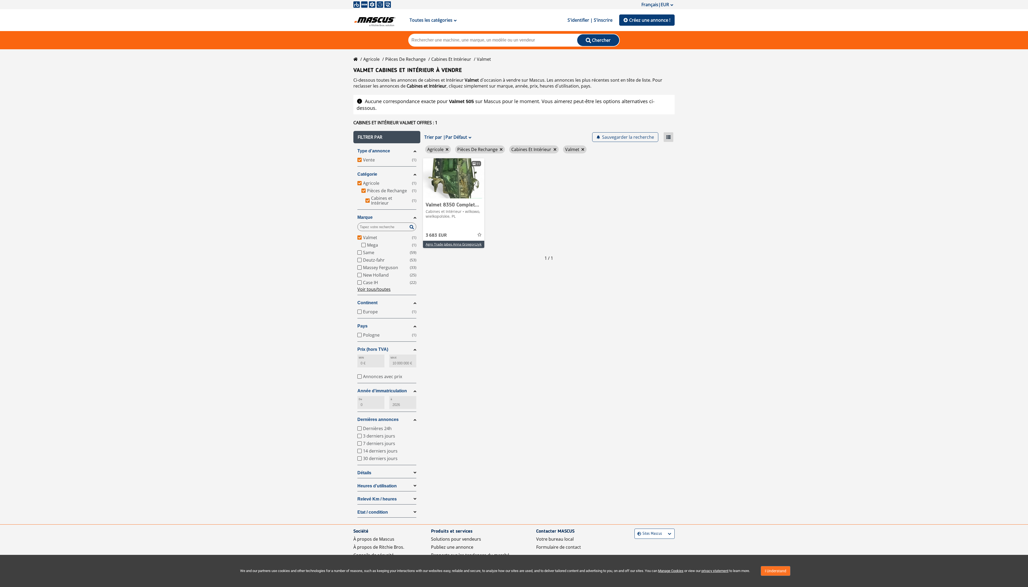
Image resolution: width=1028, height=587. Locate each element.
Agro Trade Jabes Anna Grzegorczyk (454, 244)
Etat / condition (372, 512)
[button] (386, 137)
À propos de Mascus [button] (373, 539)
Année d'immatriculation (382, 391)
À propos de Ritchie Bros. (378, 547)
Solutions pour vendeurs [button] (456, 539)
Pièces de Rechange (405, 59)
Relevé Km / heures (377, 499)
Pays (362, 326)
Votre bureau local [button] (555, 539)
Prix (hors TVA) (372, 349)
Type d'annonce (373, 151)
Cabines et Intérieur (451, 59)
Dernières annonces (378, 419)
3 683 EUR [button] (436, 235)
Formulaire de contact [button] (558, 547)
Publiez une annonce (452, 547)
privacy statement (714, 571)
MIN (361, 357)
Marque (365, 217)
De (360, 399)
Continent (367, 302)
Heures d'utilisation (377, 486)
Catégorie (367, 174)
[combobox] (638, 534)
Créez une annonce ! (649, 20)
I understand (775, 571)
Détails (364, 473)
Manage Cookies (670, 571)
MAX (393, 357)
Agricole (371, 59)
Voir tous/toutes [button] (374, 289)
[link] (453, 178)
